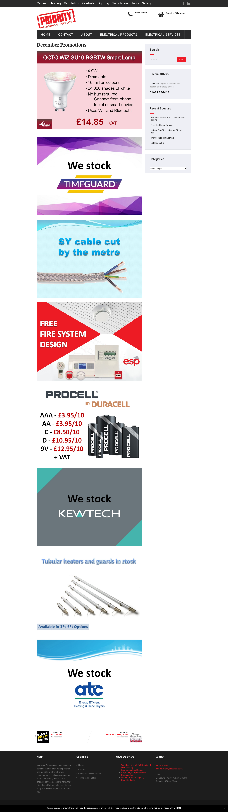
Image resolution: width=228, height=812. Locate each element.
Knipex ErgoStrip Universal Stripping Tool (133, 773)
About (86, 34)
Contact (65, 34)
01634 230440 (162, 765)
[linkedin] (188, 3)
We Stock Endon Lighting (162, 138)
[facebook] (183, 3)
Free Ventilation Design (161, 125)
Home (45, 34)
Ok (179, 808)
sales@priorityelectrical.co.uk (169, 768)
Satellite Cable (157, 143)
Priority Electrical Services (89, 773)
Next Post (116, 733)
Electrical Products (118, 34)
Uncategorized (56, 737)
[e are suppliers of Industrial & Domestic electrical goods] (56, 18)
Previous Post (56, 733)
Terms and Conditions (88, 778)
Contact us (154, 83)
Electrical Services (162, 34)
